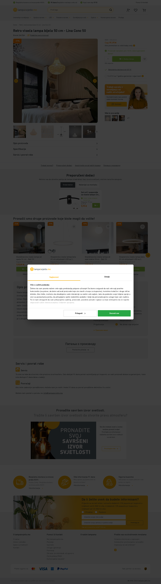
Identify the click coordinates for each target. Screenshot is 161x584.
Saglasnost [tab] (54, 277)
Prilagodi (79, 313)
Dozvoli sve (114, 313)
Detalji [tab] (107, 277)
